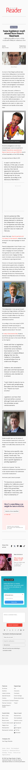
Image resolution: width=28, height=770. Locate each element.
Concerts (16, 691)
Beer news (5, 718)
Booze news (5, 720)
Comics (4, 698)
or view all (7, 514)
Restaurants (5, 728)
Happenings (17, 686)
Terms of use (16, 752)
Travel (15, 703)
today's (10, 333)
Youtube (17, 732)
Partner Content (6, 703)
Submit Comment (13, 625)
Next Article (17, 554)
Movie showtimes (19, 698)
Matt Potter (5, 47)
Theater (16, 700)
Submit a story (18, 720)
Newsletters (17, 715)
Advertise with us (15, 750)
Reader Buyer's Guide (6, 706)
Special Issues (6, 696)
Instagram (18, 728)
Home (3, 748)
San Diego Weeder (7, 741)
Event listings (18, 696)
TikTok (17, 730)
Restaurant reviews (7, 730)
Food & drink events (8, 723)
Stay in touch (18, 713)
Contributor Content (8, 700)
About (8, 748)
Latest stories (6, 693)
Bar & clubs (5, 715)
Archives (4, 688)
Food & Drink (5, 713)
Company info (6, 739)
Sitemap (4, 752)
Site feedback (18, 718)
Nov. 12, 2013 (22, 47)
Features (4, 686)
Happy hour (5, 725)
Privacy (10, 752)
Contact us (5, 750)
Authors (4, 691)
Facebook (18, 723)
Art (15, 688)
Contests (16, 693)
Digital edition (6, 755)
